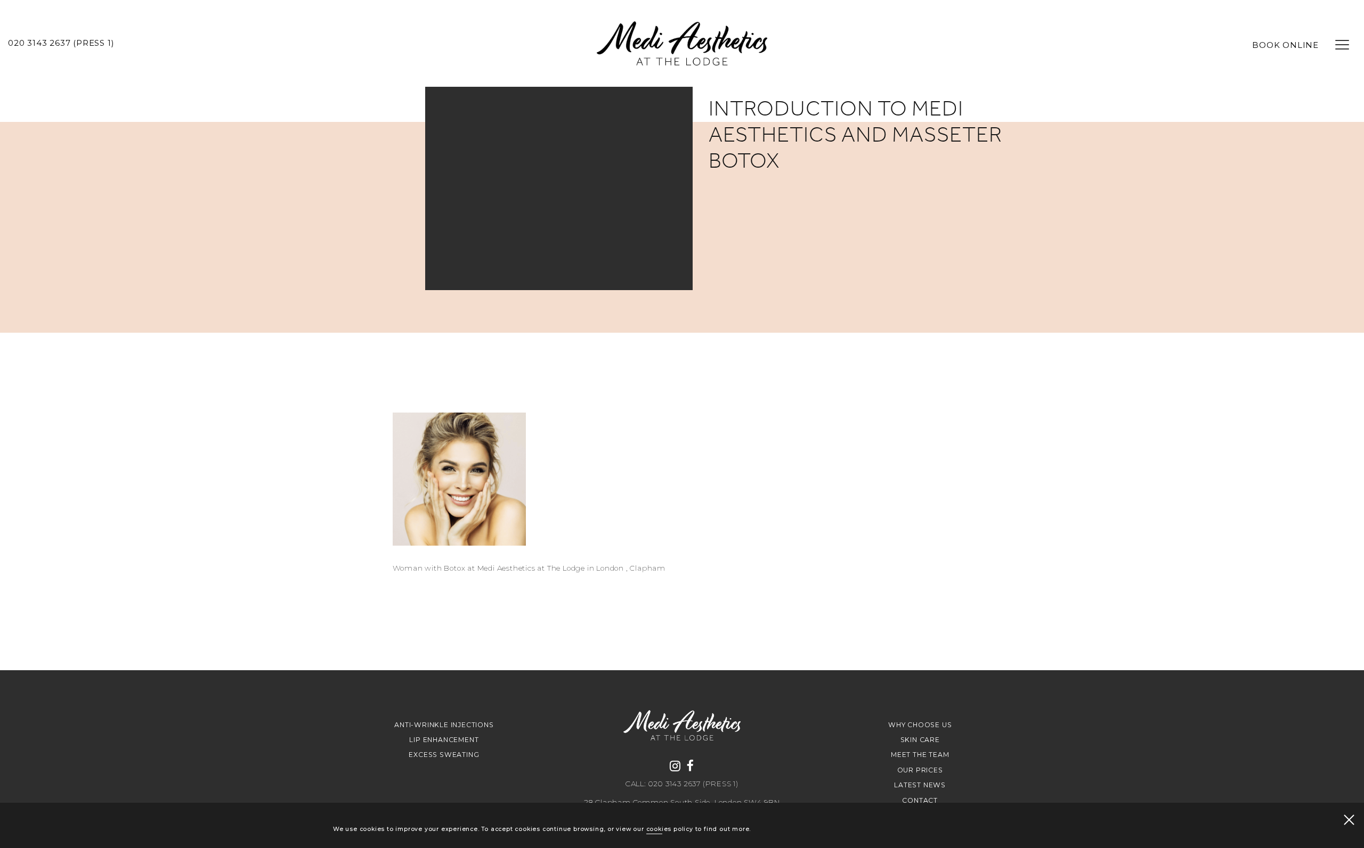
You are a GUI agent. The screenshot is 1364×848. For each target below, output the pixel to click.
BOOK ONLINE (1285, 45)
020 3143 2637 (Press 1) (61, 43)
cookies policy (669, 829)
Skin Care (920, 740)
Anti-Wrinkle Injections (443, 725)
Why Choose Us (920, 725)
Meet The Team (920, 755)
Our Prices (920, 770)
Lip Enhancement (443, 740)
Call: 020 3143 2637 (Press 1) (682, 784)
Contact (920, 800)
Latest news (920, 785)
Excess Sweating (444, 755)
